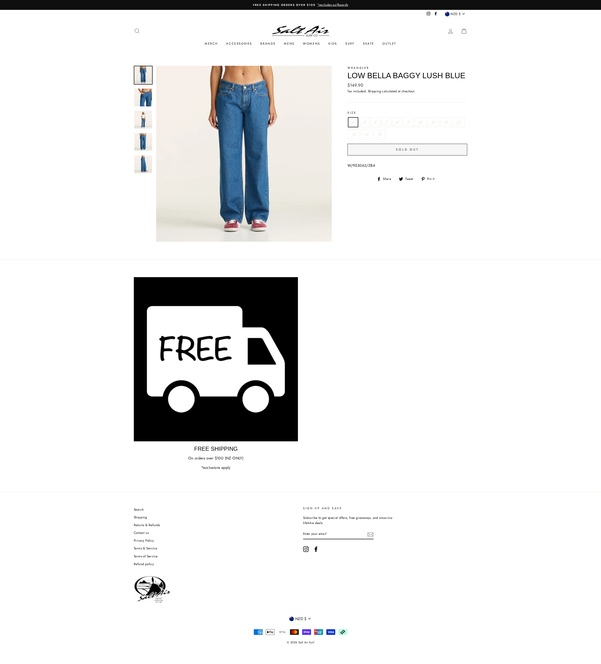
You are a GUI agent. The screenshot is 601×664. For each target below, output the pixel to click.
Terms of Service (146, 556)
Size (351, 113)
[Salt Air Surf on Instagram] (306, 549)
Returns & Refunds (147, 525)
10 (421, 122)
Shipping (374, 91)
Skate (368, 43)
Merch (211, 43)
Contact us (141, 532)
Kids (332, 43)
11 (433, 122)
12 (446, 122)
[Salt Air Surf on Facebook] (316, 549)
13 (459, 122)
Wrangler (358, 68)
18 (380, 134)
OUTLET (389, 43)
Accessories (239, 43)
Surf (349, 43)
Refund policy (144, 564)
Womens (311, 43)
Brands (268, 43)
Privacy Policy (144, 540)
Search (139, 509)
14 (354, 134)
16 (367, 134)
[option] (300, 5)
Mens (289, 43)
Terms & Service (145, 548)
